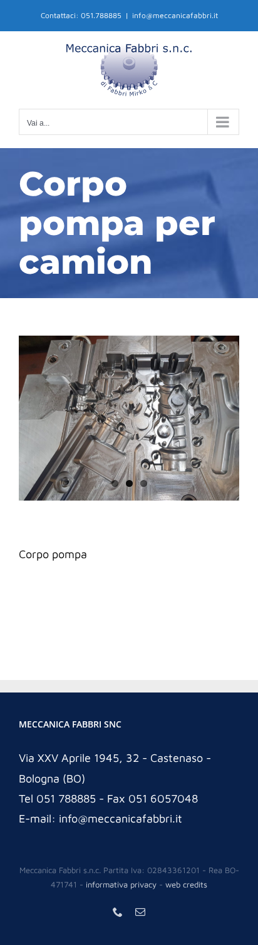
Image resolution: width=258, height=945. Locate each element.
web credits (186, 884)
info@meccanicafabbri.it (175, 15)
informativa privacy (121, 884)
